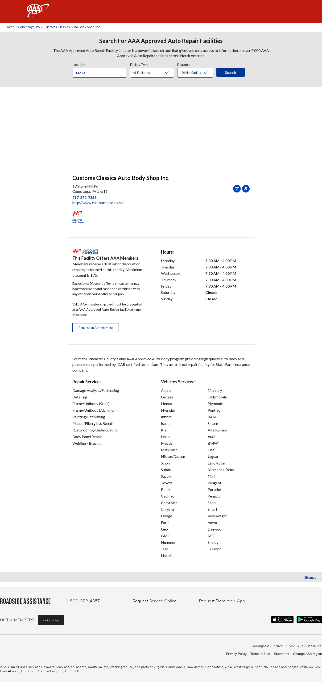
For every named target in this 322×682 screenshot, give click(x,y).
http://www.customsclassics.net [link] (98, 202)
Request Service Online (154, 600)
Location (79, 64)
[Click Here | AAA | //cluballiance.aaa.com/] (38, 14)
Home (10, 27)
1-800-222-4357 (83, 600)
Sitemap (310, 577)
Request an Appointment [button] (95, 328)
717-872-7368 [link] (84, 197)
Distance (183, 64)
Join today (51, 620)
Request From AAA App (222, 600)
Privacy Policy (236, 654)
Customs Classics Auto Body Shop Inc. (72, 27)
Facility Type (139, 64)
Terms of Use (260, 654)
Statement (281, 654)
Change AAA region (307, 654)
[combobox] (101, 71)
